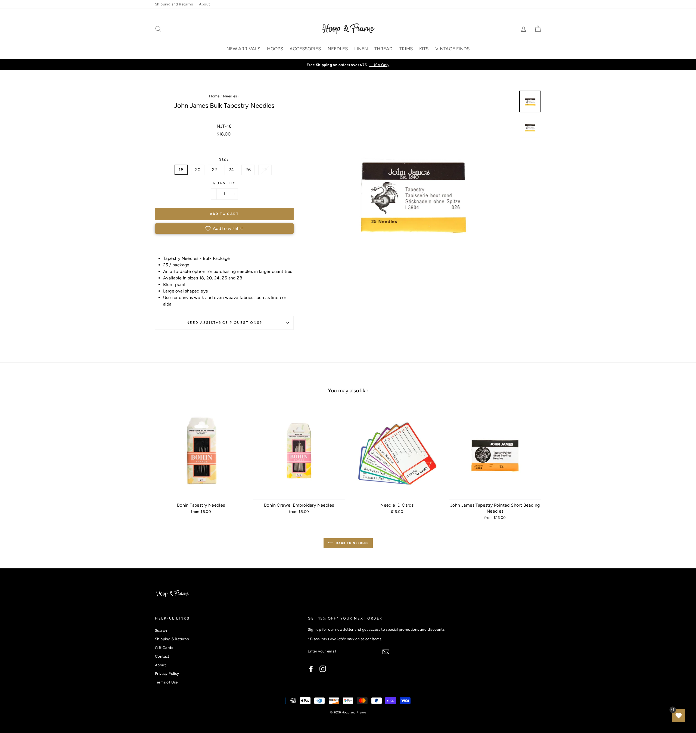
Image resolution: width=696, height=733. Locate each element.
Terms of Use (166, 682)
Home (214, 96)
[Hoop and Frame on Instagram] (322, 669)
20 (198, 169)
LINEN (361, 48)
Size (224, 159)
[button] (224, 228)
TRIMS (406, 48)
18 (181, 169)
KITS (423, 48)
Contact (162, 656)
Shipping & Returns (172, 639)
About (204, 4)
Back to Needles (352, 543)
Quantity (224, 183)
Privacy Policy (167, 673)
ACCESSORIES (305, 48)
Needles (230, 96)
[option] (348, 64)
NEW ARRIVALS (243, 48)
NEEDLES (338, 48)
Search (161, 630)
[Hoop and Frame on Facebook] (311, 669)
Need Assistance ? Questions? (224, 323)
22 (214, 169)
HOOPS (275, 48)
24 (231, 169)
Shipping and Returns (174, 4)
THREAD (383, 48)
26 (248, 169)
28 (265, 169)
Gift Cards (164, 647)
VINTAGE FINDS (452, 48)
